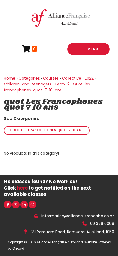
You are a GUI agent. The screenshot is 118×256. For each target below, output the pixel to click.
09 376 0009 (102, 223)
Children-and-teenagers (27, 84)
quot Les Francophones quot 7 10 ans (47, 130)
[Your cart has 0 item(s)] (30, 49)
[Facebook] (8, 204)
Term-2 (62, 84)
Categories (29, 78)
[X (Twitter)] (16, 204)
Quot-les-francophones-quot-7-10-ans (48, 87)
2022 (89, 78)
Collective (71, 78)
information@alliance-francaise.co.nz (77, 215)
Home (9, 78)
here (22, 188)
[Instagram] (32, 204)
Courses (51, 78)
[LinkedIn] (24, 204)
